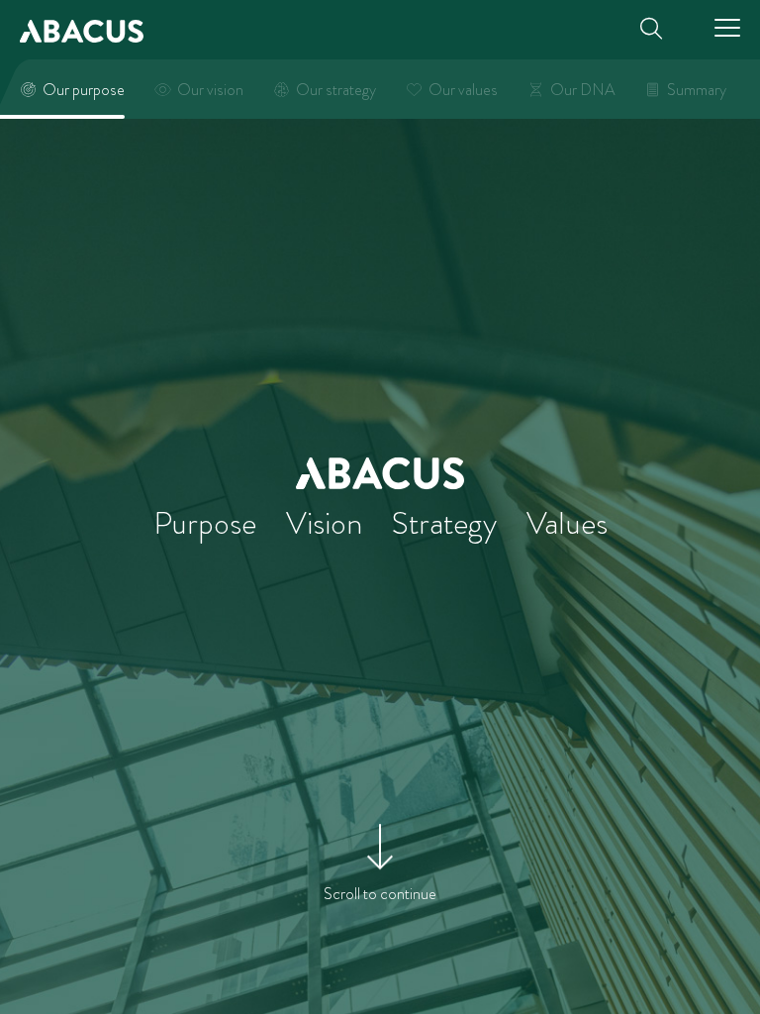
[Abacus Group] (81, 29)
